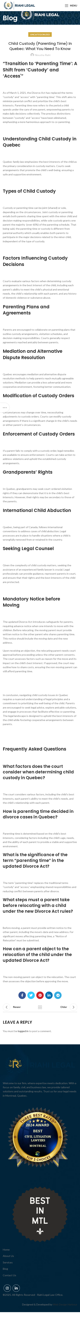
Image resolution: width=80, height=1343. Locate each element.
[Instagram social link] (7, 1288)
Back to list (40, 1007)
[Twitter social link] (31, 995)
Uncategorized (40, 34)
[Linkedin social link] (49, 995)
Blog (5, 1268)
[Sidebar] (4, 407)
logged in (23, 1031)
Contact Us (9, 1275)
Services (8, 1262)
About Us (8, 1255)
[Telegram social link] (58, 995)
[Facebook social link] (22, 995)
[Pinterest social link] (40, 995)
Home (6, 1249)
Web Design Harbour (65, 1304)
